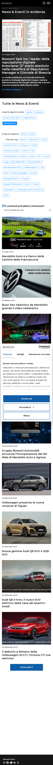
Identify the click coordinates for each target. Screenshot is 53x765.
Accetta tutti (26, 399)
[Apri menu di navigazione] (48, 3)
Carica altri (26, 667)
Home (4, 8)
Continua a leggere (11, 89)
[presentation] (48, 35)
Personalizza (25, 407)
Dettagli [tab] (20, 354)
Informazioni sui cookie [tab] (39, 354)
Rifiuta (26, 416)
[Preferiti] (44, 3)
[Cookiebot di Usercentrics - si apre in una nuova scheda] (39, 347)
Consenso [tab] (7, 354)
